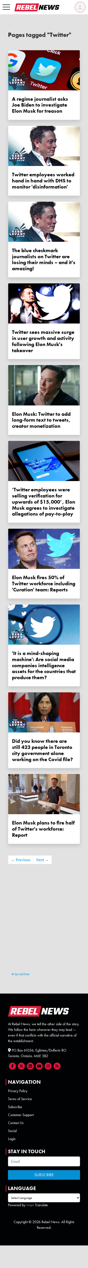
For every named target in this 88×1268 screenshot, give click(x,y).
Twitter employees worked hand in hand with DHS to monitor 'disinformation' (43, 180)
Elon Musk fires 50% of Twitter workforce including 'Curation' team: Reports (43, 583)
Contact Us (16, 1122)
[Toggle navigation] (6, 7)
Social (12, 1130)
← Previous (20, 859)
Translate (41, 1204)
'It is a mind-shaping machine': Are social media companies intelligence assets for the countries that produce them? (44, 665)
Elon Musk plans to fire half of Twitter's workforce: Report (43, 829)
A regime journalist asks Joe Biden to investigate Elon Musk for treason (40, 105)
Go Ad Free (22, 974)
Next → (42, 859)
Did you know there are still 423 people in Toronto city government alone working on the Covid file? (42, 750)
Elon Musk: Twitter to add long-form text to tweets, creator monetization (41, 420)
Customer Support (21, 1114)
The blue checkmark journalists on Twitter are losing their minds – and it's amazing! (43, 259)
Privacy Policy (17, 1090)
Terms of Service (20, 1098)
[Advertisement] (44, 925)
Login (12, 1138)
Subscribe (15, 1106)
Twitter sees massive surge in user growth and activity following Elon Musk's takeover (43, 341)
